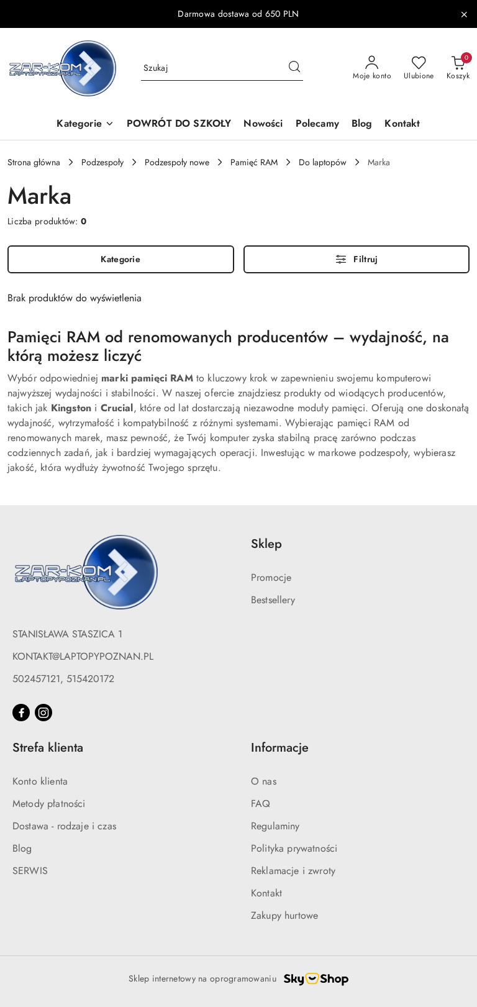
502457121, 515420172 (63, 679)
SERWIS (30, 870)
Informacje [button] (280, 748)
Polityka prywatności (294, 848)
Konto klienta (40, 781)
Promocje (271, 577)
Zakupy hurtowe (284, 915)
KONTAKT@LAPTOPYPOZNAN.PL (82, 656)
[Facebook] (21, 712)
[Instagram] (43, 712)
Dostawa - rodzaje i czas (64, 826)
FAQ (260, 803)
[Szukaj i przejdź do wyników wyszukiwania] (294, 68)
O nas (263, 781)
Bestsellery (273, 600)
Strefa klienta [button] (47, 748)
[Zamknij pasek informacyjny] (464, 14)
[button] (85, 124)
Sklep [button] (266, 544)
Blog (22, 848)
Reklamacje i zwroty (293, 870)
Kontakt (266, 893)
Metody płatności (49, 803)
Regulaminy (275, 826)
